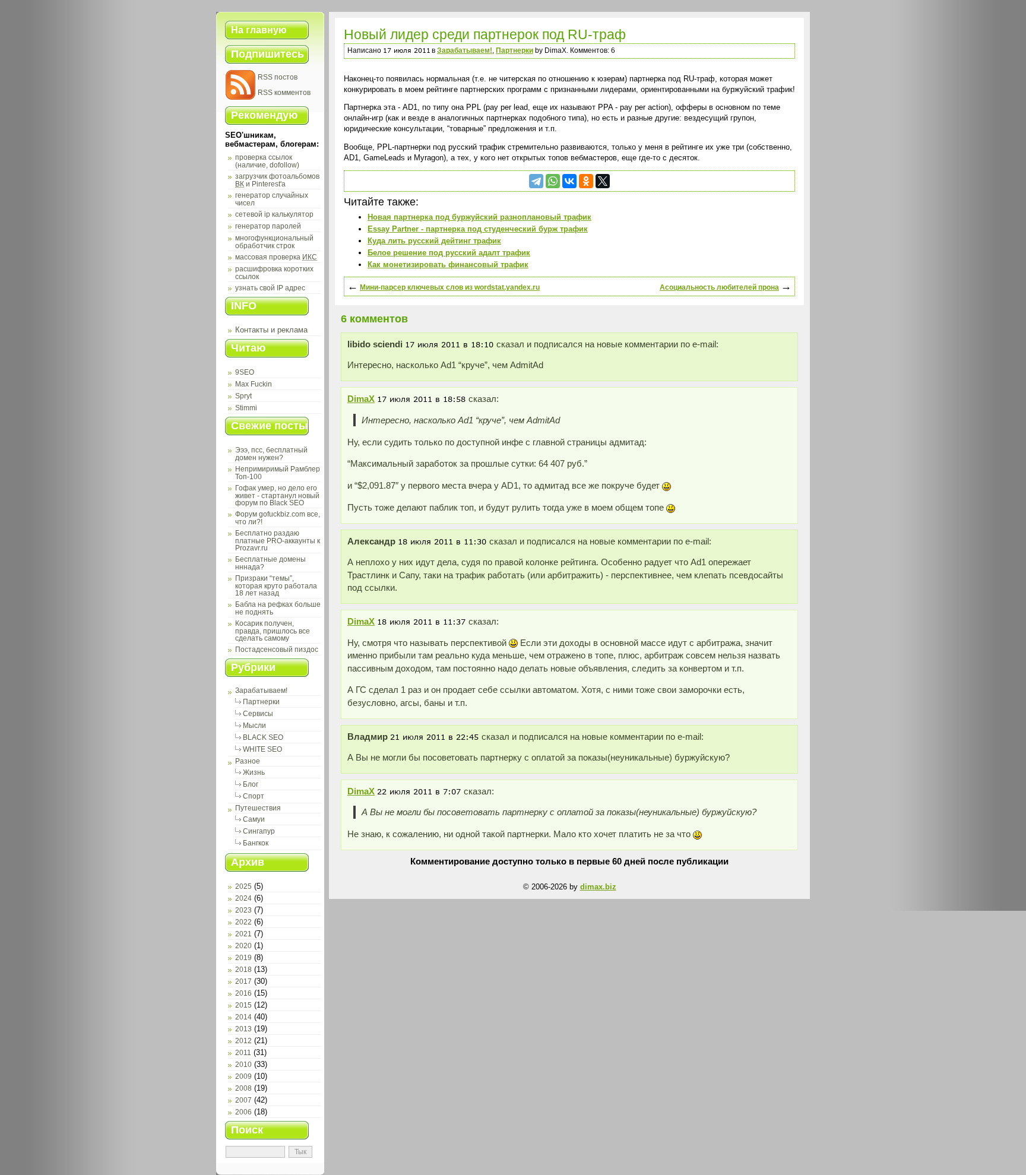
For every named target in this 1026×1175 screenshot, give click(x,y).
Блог (250, 784)
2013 (243, 1029)
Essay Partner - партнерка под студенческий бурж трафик (478, 228)
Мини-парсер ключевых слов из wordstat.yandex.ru (450, 287)
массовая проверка (276, 257)
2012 (243, 1040)
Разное (247, 761)
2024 (243, 898)
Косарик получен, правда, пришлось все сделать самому (272, 631)
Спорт (253, 796)
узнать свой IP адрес (270, 288)
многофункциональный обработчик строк (274, 242)
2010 (243, 1064)
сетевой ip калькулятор (274, 214)
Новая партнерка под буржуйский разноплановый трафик (479, 217)
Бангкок (255, 843)
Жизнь (254, 772)
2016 (243, 993)
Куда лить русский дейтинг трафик (434, 240)
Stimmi (246, 407)
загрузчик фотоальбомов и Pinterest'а (277, 180)
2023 (243, 910)
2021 (243, 934)
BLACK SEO (263, 737)
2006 (243, 1112)
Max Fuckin (253, 384)
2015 (243, 1005)
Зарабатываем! (261, 690)
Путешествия (258, 808)
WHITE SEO (262, 749)
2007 (243, 1100)
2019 (243, 957)
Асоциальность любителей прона (719, 287)
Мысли (254, 725)
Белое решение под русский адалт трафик (449, 252)
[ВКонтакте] (569, 181)
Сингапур (259, 831)
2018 (243, 969)
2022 (243, 922)
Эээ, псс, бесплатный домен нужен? (271, 453)
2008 (243, 1088)
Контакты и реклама (271, 329)
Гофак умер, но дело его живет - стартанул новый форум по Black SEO (277, 495)
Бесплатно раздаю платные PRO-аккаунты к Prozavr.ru (277, 541)
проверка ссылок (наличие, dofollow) (267, 161)
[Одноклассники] (586, 181)
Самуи (254, 819)
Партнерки (261, 701)
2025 (243, 886)
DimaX (361, 399)
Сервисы (258, 713)
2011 (243, 1052)
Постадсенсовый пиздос (276, 649)
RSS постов (277, 77)
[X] (603, 181)
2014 (243, 1017)
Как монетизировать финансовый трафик (448, 264)
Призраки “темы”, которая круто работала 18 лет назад (276, 586)
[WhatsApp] (553, 181)
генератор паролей (268, 226)
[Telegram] (536, 181)
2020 (243, 945)
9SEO (244, 372)
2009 (243, 1076)
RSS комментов (284, 92)
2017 (243, 981)
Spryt (243, 396)
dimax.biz (598, 886)
